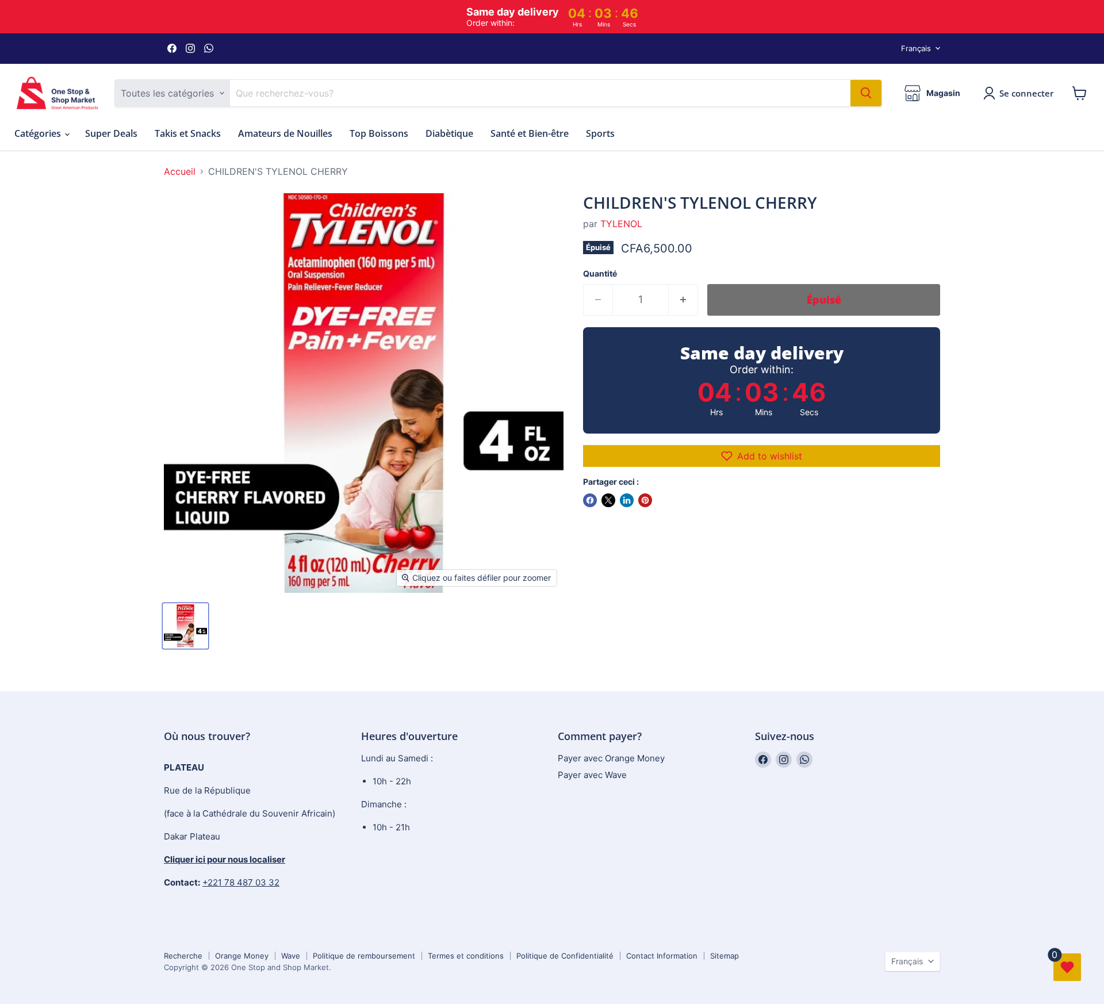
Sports (600, 133)
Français (916, 48)
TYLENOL (621, 223)
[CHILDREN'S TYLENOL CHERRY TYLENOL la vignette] (185, 626)
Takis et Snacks (188, 133)
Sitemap (724, 955)
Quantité (600, 273)
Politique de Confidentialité (565, 955)
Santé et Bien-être (529, 133)
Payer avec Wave (592, 774)
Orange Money (242, 955)
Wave (290, 955)
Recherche (183, 955)
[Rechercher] (865, 93)
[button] (761, 456)
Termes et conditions (466, 955)
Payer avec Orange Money (611, 758)
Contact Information (661, 955)
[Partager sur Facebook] (590, 500)
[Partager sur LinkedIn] (627, 500)
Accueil (179, 171)
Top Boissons (379, 133)
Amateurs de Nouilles (285, 133)
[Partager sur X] (608, 500)
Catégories (38, 133)
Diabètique (449, 133)
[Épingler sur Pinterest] (645, 500)
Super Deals (111, 133)
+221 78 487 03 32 (240, 882)
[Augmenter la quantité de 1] (683, 300)
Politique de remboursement (364, 955)
